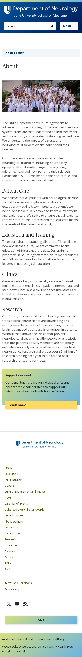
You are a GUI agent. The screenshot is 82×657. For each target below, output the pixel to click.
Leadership (11, 473)
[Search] (52, 26)
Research (10, 539)
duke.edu (37, 639)
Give (41, 620)
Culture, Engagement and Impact (25, 491)
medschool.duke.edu (15, 639)
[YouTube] (17, 604)
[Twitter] (9, 604)
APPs (8, 563)
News (8, 497)
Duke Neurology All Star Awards (24, 509)
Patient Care (12, 533)
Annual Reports (14, 515)
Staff (7, 569)
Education (11, 545)
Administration (14, 479)
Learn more (17, 405)
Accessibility (12, 589)
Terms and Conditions (18, 583)
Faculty (9, 557)
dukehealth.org (55, 639)
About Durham (14, 521)
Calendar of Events (16, 503)
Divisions (10, 551)
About (8, 467)
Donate (9, 485)
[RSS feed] (25, 604)
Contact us (11, 527)
